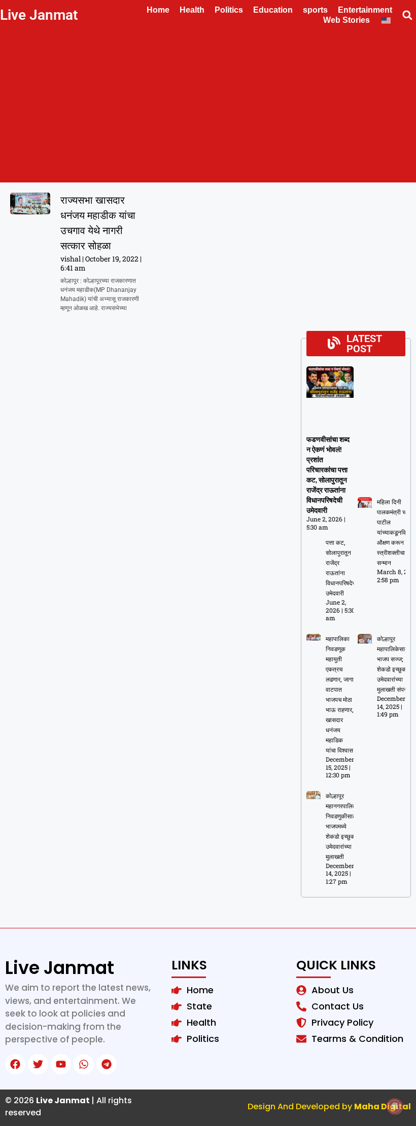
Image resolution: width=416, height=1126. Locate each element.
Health (192, 10)
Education (273, 10)
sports (315, 10)
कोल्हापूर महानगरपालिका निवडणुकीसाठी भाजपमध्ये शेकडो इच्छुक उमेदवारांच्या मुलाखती (342, 826)
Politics (229, 10)
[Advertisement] (208, 106)
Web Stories (346, 20)
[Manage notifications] (395, 1106)
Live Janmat (39, 15)
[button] (407, 15)
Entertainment (365, 10)
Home (158, 10)
